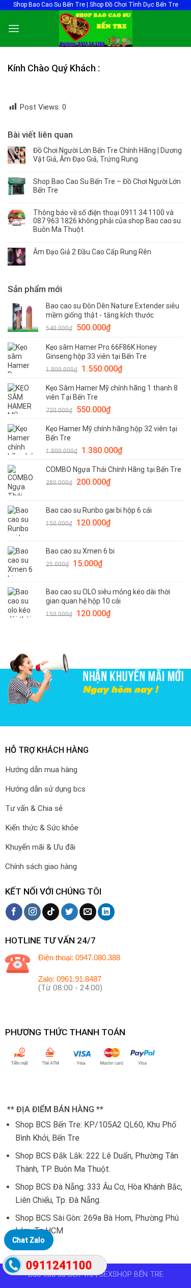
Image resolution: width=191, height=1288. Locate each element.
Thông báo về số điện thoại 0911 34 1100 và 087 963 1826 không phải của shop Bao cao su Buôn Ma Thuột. (107, 221)
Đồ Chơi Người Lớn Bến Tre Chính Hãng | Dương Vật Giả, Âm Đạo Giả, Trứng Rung (107, 154)
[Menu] (14, 28)
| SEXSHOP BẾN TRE (129, 1274)
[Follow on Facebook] (14, 912)
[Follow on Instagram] (32, 912)
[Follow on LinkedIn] (106, 912)
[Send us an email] (87, 912)
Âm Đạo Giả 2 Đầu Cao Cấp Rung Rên (92, 252)
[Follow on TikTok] (50, 912)
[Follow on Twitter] (69, 912)
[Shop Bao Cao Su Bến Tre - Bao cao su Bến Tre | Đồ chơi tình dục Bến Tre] (96, 28)
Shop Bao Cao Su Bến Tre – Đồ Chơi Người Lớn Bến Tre (107, 185)
